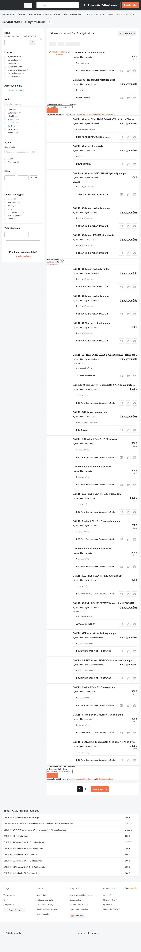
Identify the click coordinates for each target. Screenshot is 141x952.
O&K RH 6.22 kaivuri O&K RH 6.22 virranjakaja (97, 494)
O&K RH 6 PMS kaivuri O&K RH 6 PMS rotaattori (98, 715)
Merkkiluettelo (43, 914)
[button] (128, 70)
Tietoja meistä (9, 895)
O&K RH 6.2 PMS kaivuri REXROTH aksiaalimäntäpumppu (103, 660)
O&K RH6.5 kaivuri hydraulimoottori (91, 296)
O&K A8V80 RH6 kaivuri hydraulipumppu (94, 80)
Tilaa (52, 111)
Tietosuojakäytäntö (45, 900)
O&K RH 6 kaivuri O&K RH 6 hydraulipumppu (96, 521)
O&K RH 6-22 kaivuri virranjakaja (90, 412)
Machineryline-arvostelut (47, 909)
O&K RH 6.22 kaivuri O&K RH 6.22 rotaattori (95, 439)
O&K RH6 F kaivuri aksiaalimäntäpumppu (94, 633)
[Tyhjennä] (41, 39)
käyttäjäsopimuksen (104, 114)
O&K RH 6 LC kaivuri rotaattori (89, 52)
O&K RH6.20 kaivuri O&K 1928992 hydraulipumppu (99, 173)
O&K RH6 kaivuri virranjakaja (88, 146)
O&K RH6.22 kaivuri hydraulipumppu (92, 323)
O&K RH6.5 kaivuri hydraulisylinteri (91, 269)
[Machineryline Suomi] (11, 5)
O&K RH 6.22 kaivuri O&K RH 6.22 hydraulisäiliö (98, 576)
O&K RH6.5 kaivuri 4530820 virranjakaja (93, 235)
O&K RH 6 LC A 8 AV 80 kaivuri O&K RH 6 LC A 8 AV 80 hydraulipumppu (35, 830)
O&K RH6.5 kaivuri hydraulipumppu (91, 208)
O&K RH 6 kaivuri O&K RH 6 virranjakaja (94, 687)
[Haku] (39, 5)
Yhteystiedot (8, 904)
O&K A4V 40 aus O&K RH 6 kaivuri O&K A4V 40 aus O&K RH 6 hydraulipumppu (38, 824)
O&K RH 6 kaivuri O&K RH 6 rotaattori (92, 466)
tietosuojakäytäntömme (83, 114)
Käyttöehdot (42, 895)
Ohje (5, 900)
